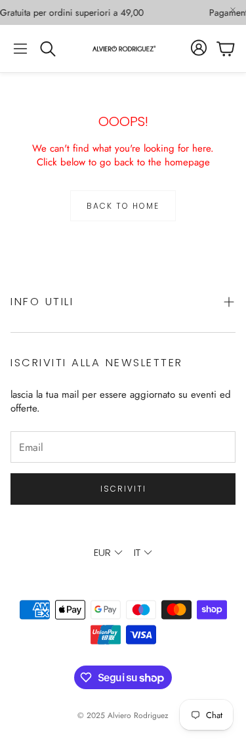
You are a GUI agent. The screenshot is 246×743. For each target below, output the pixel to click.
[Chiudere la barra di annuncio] (233, 10)
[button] (20, 48)
